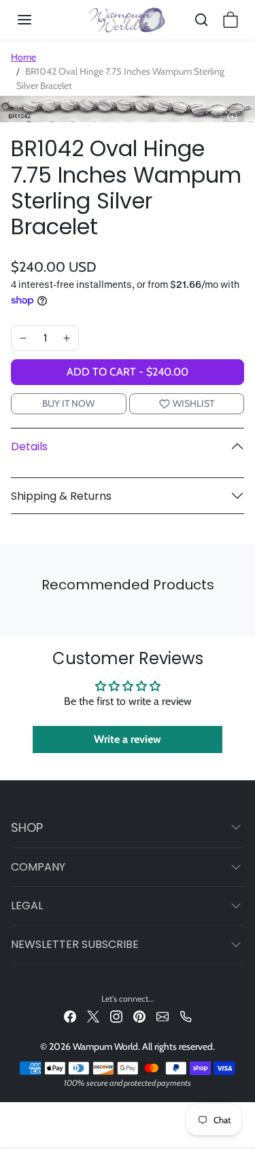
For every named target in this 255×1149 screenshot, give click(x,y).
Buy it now (68, 403)
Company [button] (38, 867)
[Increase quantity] (66, 338)
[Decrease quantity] (23, 338)
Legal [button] (27, 905)
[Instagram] (116, 1016)
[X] (93, 1016)
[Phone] (185, 1016)
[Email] (162, 1016)
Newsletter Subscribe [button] (75, 944)
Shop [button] (27, 827)
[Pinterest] (139, 1016)
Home (23, 57)
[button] (38, 20)
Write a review (127, 739)
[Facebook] (70, 1016)
